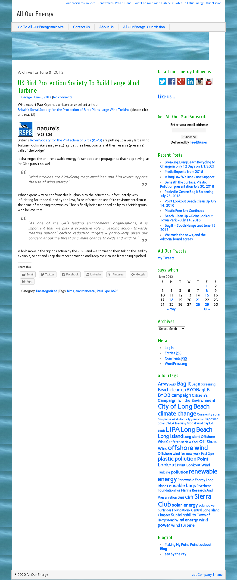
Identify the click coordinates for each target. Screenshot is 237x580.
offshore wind (188, 448)
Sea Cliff (185, 497)
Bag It (184, 384)
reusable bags (181, 485)
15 (207, 295)
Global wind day (198, 423)
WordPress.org (176, 364)
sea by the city (175, 554)
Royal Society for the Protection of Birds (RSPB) (66, 140)
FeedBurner (198, 142)
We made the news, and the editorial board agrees (183, 237)
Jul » (207, 309)
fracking (180, 423)
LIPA (172, 429)
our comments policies (80, 3)
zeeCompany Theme (207, 575)
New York (192, 442)
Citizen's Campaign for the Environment (186, 398)
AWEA (172, 384)
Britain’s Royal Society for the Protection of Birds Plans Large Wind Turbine (74, 110)
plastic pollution (177, 459)
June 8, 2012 (42, 97)
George (26, 97)
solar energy (185, 505)
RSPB (114, 291)
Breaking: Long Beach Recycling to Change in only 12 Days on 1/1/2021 (187, 164)
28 (198, 304)
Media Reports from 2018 (184, 172)
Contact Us (81, 27)
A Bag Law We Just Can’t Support (190, 177)
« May (171, 309)
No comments (62, 97)
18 (171, 300)
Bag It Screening (203, 384)
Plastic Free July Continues (184, 211)
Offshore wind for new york (179, 454)
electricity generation (191, 419)
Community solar (208, 414)
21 (198, 300)
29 (207, 304)
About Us (106, 27)
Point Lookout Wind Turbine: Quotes (158, 3)
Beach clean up (172, 389)
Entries (173, 353)
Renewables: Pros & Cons (114, 3)
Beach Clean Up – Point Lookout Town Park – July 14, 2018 (186, 218)
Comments (176, 358)
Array (163, 384)
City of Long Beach (184, 406)
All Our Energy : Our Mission (202, 3)
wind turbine (183, 525)
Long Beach (196, 429)
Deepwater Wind (168, 419)
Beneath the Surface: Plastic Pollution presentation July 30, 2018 (187, 184)
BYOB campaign (174, 395)
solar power (207, 505)
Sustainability (183, 514)
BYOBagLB (198, 389)
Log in (169, 348)
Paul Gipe (103, 291)
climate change (177, 413)
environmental (85, 291)
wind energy (186, 519)
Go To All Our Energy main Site (41, 27)
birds (70, 291)
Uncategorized (46, 291)
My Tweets (166, 258)
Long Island (170, 436)
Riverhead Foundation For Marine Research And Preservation (185, 492)
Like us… (166, 96)
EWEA (170, 423)
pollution (179, 472)
